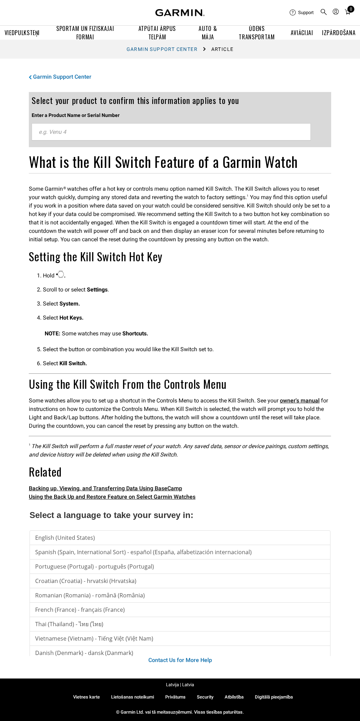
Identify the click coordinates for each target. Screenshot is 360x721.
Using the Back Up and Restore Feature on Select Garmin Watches (112, 496)
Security (205, 697)
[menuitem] (302, 12)
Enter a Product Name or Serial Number (76, 115)
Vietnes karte (86, 697)
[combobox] (171, 132)
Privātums (175, 697)
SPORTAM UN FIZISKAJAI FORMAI (85, 33)
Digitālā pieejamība (274, 697)
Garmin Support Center (162, 49)
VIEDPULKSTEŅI (22, 32)
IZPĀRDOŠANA (338, 32)
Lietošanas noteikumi (132, 697)
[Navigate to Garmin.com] (180, 12)
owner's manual (300, 400)
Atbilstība (234, 697)
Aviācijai (302, 32)
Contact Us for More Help (180, 660)
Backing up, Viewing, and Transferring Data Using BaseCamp (105, 488)
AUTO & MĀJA (208, 33)
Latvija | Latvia (180, 684)
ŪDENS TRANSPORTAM (257, 33)
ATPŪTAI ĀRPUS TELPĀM (157, 33)
